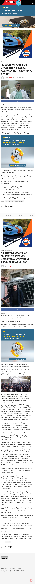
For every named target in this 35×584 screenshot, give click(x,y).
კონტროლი (16, 570)
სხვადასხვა (3, 571)
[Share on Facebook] (17, 101)
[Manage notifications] (31, 580)
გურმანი (23, 570)
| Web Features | (10, 574)
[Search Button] (33, 3)
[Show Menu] (30, 3)
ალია (10, 77)
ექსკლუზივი (12, 568)
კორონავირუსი (9, 201)
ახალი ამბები (9, 61)
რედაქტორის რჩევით (6, 570)
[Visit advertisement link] (17, 45)
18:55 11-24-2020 (19, 77)
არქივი (10, 571)
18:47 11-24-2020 (19, 266)
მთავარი (3, 61)
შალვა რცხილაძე (19, 201)
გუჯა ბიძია (8, 541)
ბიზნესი (19, 568)
